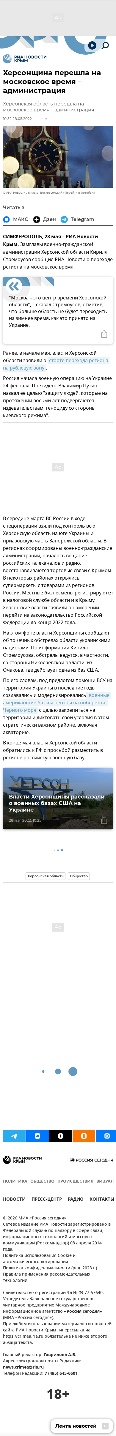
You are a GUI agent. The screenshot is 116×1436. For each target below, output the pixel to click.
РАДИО (76, 1200)
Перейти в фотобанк (80, 192)
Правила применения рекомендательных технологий (46, 1277)
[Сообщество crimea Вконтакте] (37, 1136)
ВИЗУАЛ (105, 1181)
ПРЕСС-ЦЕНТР (47, 1200)
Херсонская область (45, 876)
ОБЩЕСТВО (42, 1181)
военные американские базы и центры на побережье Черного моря (57, 703)
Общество (79, 876)
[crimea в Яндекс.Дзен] (60, 1136)
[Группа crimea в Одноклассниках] (84, 1136)
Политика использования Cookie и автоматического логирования (39, 1258)
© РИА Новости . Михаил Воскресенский (32, 192)
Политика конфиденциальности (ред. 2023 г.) (50, 1268)
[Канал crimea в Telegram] (14, 1136)
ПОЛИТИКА (15, 1181)
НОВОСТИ (14, 1200)
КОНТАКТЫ (102, 1200)
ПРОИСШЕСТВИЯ (75, 1181)
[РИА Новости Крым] (24, 59)
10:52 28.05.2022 (17, 118)
